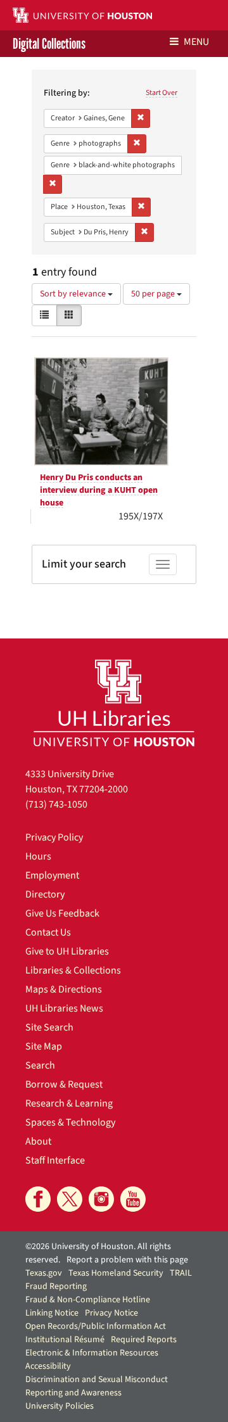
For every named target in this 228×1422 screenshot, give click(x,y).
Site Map (43, 1046)
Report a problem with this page (127, 1260)
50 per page (154, 294)
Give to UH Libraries (67, 951)
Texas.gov (43, 1273)
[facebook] (38, 1199)
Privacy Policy (54, 837)
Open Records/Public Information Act (95, 1326)
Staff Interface (55, 1160)
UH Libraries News (64, 1008)
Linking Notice (52, 1313)
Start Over (161, 92)
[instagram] (101, 1199)
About (38, 1141)
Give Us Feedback (62, 913)
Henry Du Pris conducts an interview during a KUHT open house (99, 490)
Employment (52, 875)
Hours (38, 856)
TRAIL (181, 1273)
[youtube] (133, 1199)
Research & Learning (69, 1103)
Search (40, 1065)
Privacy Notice (111, 1313)
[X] (69, 1199)
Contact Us (48, 932)
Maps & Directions (63, 989)
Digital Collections (49, 43)
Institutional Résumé (64, 1339)
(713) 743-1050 (56, 804)
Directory (45, 894)
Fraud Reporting (56, 1286)
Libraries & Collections (73, 970)
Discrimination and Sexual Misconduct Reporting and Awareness (96, 1386)
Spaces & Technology (70, 1122)
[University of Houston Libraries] (114, 702)
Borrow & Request (64, 1084)
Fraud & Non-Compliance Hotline (87, 1299)
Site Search (49, 1027)
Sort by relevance (74, 294)
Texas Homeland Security (115, 1273)
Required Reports (144, 1339)
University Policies (59, 1406)
